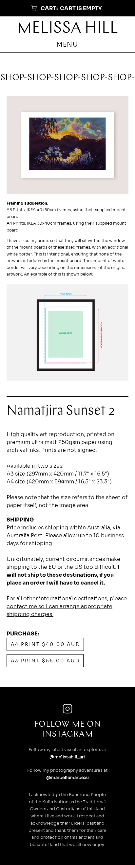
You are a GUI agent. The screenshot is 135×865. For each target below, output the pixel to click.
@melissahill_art (67, 757)
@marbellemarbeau (67, 777)
